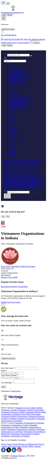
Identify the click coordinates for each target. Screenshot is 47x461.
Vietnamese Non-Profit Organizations (26, 414)
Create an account (8, 358)
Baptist (11, 113)
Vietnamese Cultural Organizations (30, 410)
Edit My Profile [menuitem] (14, 39)
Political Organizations (17, 104)
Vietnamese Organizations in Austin (14, 425)
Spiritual (12, 154)
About (3, 444)
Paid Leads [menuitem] (11, 43)
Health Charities (15, 76)
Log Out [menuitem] (36, 43)
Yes (3, 216)
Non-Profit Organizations (18, 106)
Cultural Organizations (17, 100)
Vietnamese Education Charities (13, 412)
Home (3, 221)
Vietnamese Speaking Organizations (22, 419)
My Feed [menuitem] (4, 39)
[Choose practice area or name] (31, 55)
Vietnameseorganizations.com (12, 12)
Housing (12, 89)
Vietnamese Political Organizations (14, 416)
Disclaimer (17, 446)
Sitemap (38, 446)
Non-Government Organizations (21, 98)
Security (25, 446)
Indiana (3, 226)
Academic (12, 143)
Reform (11, 137)
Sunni (11, 128)
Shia (10, 124)
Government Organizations (19, 83)
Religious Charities (16, 80)
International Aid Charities (19, 78)
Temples (12, 139)
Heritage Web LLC (18, 456)
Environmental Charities (18, 74)
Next (3, 387)
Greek (11, 148)
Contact (9, 444)
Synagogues (13, 130)
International (13, 152)
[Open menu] (3, 3)
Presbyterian (13, 119)
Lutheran (12, 115)
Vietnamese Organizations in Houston (21, 429)
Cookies (4, 446)
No (8, 216)
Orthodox (12, 135)
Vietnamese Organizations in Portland (15, 436)
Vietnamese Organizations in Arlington (29, 423)
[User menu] (2, 37)
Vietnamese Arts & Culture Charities (29, 408)
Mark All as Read (8, 29)
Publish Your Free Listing (10, 302)
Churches (12, 111)
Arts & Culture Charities (18, 70)
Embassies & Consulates (18, 85)
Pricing (15, 444)
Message (4, 277)
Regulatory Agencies (17, 96)
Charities (12, 65)
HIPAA (31, 446)
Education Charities (16, 72)
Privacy (41, 444)
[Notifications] (3, 18)
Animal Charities (15, 67)
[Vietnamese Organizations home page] (13, 10)
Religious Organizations (18, 109)
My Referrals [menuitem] (34, 39)
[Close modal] (3, 305)
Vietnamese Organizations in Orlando (25, 434)
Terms (10, 446)
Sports (11, 156)
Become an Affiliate (26, 444)
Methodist (12, 117)
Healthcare (13, 87)
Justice (11, 91)
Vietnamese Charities (9, 410)
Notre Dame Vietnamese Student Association (18, 266)
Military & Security (16, 93)
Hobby (11, 150)
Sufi (10, 126)
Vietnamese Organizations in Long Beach (23, 430)
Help (36, 444)
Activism (12, 146)
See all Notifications (8, 35)
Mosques (12, 122)
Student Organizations (17, 141)
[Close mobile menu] (8, 3)
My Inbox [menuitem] (24, 39)
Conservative (14, 132)
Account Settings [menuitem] (22, 43)
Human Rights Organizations (20, 102)
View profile (13, 277)
